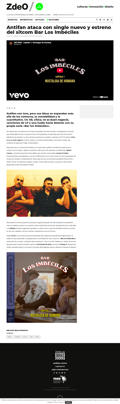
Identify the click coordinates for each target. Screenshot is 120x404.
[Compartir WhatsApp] (12, 108)
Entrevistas (26, 20)
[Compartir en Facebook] (8, 108)
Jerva (31, 336)
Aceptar (68, 402)
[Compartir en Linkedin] (15, 108)
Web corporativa (60, 370)
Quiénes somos (60, 363)
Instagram (10, 333)
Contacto (60, 366)
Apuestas (12, 20)
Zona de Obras (12, 36)
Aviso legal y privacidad (52, 390)
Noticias (39, 20)
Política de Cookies (69, 390)
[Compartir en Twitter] (10, 108)
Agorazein (17, 336)
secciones (53, 20)
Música (37, 336)
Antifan (25, 336)
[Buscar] (111, 20)
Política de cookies (59, 402)
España (9, 336)
